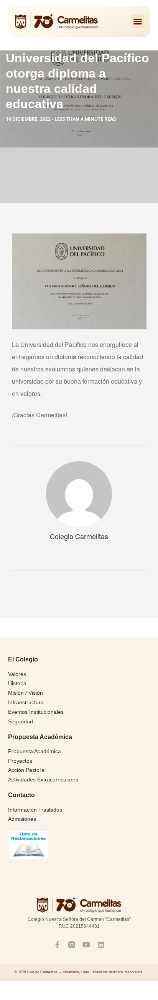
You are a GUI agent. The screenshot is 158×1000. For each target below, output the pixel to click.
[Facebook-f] (57, 944)
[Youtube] (86, 944)
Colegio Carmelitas (79, 536)
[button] (138, 21)
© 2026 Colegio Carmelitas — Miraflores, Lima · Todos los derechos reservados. (79, 972)
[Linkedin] (100, 944)
